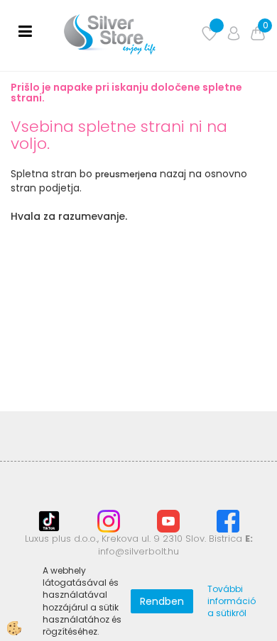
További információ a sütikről (231, 601)
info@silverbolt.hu (138, 551)
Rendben (162, 601)
